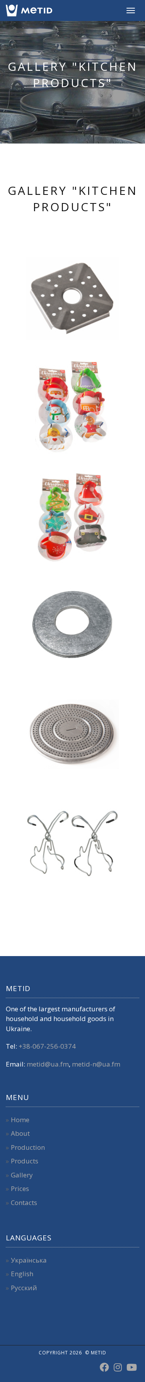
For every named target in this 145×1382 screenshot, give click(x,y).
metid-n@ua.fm (96, 1064)
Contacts (24, 1202)
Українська (29, 1260)
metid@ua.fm (48, 1064)
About (20, 1133)
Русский (24, 1287)
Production (28, 1147)
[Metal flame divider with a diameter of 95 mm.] (72, 298)
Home (20, 1119)
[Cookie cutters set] (72, 407)
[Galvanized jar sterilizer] (72, 625)
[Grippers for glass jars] (72, 843)
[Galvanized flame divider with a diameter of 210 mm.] (72, 734)
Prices (20, 1188)
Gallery (22, 1174)
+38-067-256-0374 (47, 1046)
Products (24, 1160)
